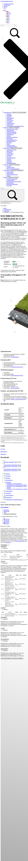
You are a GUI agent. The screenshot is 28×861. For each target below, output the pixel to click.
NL (9, 15)
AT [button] (5, 10)
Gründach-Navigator (8, 3)
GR (9, 19)
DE (9, 12)
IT (8, 21)
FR (9, 16)
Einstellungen (4, 545)
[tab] (11, 300)
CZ (9, 22)
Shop (5, 8)
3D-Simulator (7, 5)
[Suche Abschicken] (15, 25)
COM (9, 13)
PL (8, 18)
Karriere (5, 6)
